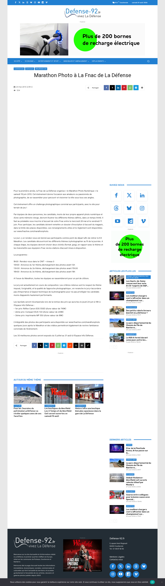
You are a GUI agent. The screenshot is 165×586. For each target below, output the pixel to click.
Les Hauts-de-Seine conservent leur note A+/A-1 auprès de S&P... (137, 283)
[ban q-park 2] (82, 39)
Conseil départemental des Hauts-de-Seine (137, 277)
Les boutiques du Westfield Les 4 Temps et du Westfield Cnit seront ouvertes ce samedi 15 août (57, 412)
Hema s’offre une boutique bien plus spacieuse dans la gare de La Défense (88, 411)
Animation (130, 292)
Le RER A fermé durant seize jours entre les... (137, 338)
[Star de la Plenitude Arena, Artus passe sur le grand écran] (117, 448)
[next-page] (115, 347)
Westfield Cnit (41, 69)
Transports (131, 334)
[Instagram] (35, 3)
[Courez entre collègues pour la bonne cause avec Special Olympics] (117, 494)
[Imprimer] (81, 345)
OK (152, 582)
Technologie (131, 307)
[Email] (76, 345)
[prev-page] (111, 347)
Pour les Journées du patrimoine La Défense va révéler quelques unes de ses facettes (27, 412)
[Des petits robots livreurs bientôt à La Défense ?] (117, 310)
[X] (112, 87)
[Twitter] (19, 3)
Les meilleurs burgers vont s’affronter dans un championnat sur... (137, 298)
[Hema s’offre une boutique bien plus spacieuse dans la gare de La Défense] (89, 394)
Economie (130, 474)
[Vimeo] (46, 3)
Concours (29, 69)
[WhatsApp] (130, 87)
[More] (142, 87)
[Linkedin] (23, 3)
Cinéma (129, 445)
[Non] (161, 582)
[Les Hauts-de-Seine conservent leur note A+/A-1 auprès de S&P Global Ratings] (117, 279)
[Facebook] (16, 3)
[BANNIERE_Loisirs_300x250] (82, 555)
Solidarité (130, 491)
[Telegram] (136, 87)
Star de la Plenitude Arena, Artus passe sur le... (137, 450)
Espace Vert (131, 319)
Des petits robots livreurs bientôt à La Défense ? (138, 311)
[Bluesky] (31, 3)
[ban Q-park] (130, 247)
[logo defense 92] (82, 13)
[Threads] (27, 3)
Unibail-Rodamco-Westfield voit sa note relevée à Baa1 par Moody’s (136, 481)
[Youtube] (39, 3)
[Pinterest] (124, 87)
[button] (148, 61)
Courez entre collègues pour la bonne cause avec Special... (138, 497)
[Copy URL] (87, 345)
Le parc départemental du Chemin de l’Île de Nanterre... (138, 325)
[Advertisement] (61, 360)
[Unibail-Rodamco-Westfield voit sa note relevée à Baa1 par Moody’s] (117, 477)
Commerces (19, 69)
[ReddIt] (70, 345)
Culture (17, 406)
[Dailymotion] (43, 3)
